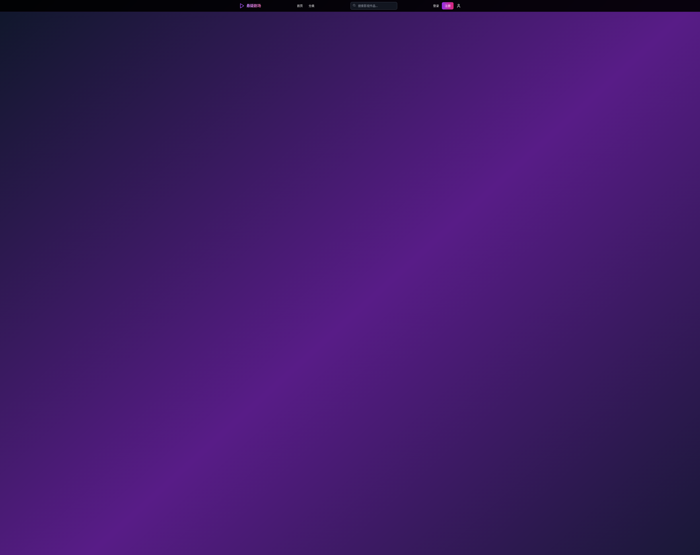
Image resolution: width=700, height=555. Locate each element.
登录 (436, 6)
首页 (300, 6)
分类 (311, 6)
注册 (448, 6)
